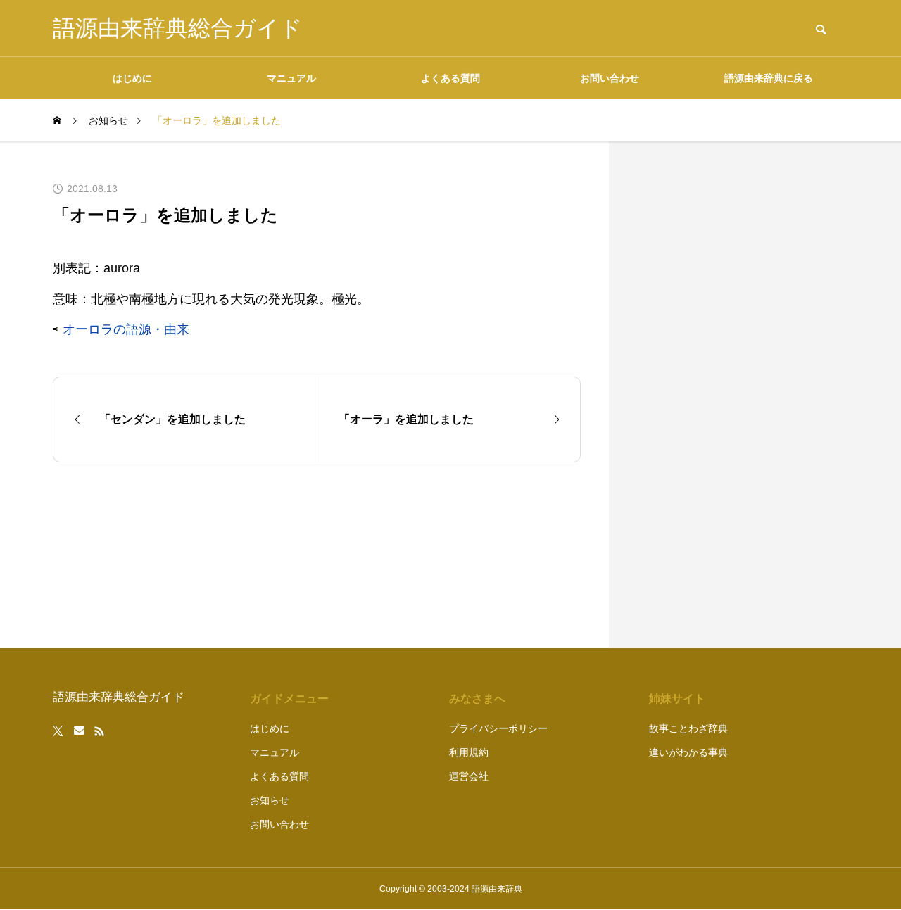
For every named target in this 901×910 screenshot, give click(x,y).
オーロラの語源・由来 (126, 329)
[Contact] (79, 731)
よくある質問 (450, 78)
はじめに (132, 78)
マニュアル (291, 78)
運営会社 (469, 776)
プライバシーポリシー (498, 728)
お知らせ (269, 800)
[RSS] (99, 731)
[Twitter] (58, 731)
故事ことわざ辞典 (688, 728)
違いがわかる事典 (688, 752)
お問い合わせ (609, 78)
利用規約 (469, 752)
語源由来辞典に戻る (768, 78)
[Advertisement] (742, 395)
